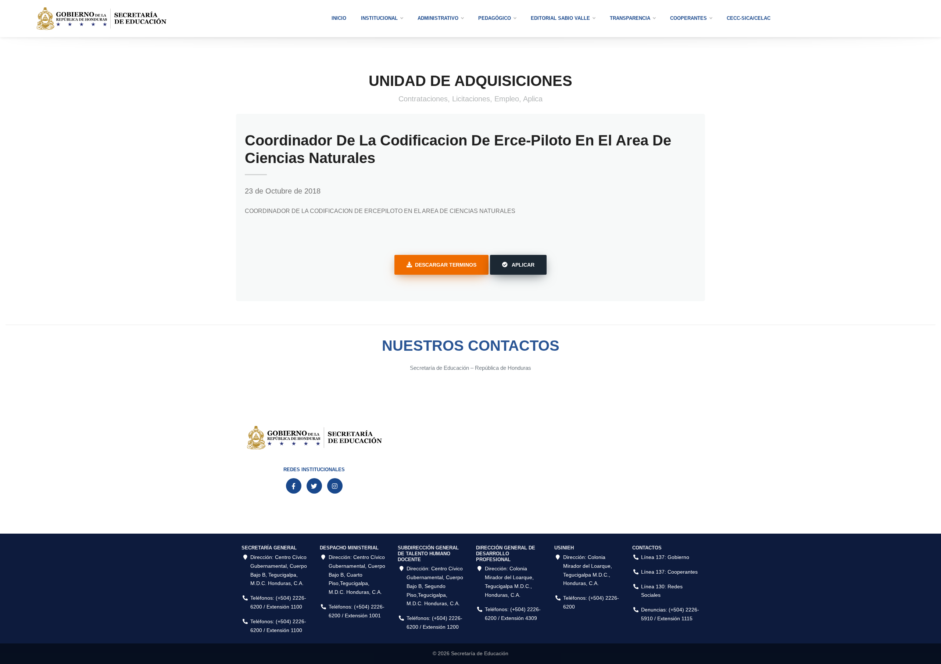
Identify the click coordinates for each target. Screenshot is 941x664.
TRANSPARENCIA (630, 18)
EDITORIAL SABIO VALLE (560, 18)
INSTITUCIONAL (379, 18)
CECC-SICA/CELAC (748, 18)
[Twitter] (314, 486)
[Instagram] (335, 486)
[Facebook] (293, 486)
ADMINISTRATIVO (438, 18)
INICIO (339, 18)
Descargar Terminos (445, 265)
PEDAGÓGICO (494, 18)
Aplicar (522, 265)
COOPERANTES (688, 18)
